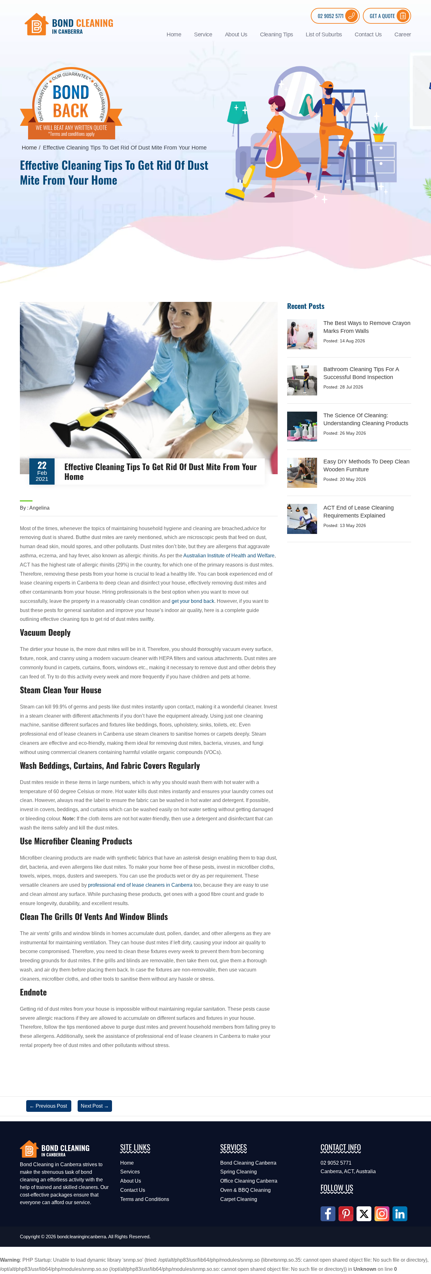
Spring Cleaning (238, 1171)
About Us (236, 34)
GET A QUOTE (382, 16)
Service (203, 34)
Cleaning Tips (276, 34)
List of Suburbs (324, 34)
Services (130, 1171)
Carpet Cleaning (238, 1199)
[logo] (69, 23)
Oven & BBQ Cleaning (245, 1190)
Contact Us (368, 34)
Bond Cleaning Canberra (248, 1163)
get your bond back (193, 601)
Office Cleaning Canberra (248, 1181)
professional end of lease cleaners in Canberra (140, 885)
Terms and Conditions (144, 1199)
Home (174, 34)
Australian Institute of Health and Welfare (229, 555)
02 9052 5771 (331, 16)
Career (402, 34)
